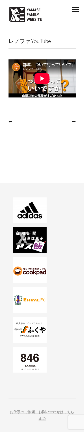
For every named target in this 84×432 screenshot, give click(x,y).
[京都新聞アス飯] (42, 240)
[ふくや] (42, 330)
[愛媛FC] (42, 300)
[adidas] (42, 210)
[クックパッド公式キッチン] (42, 270)
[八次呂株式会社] (42, 360)
